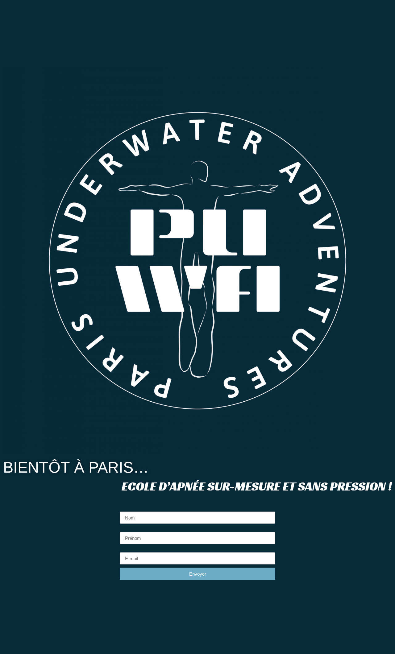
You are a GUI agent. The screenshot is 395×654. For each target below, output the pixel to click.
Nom (125, 509)
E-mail (127, 549)
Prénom (128, 529)
